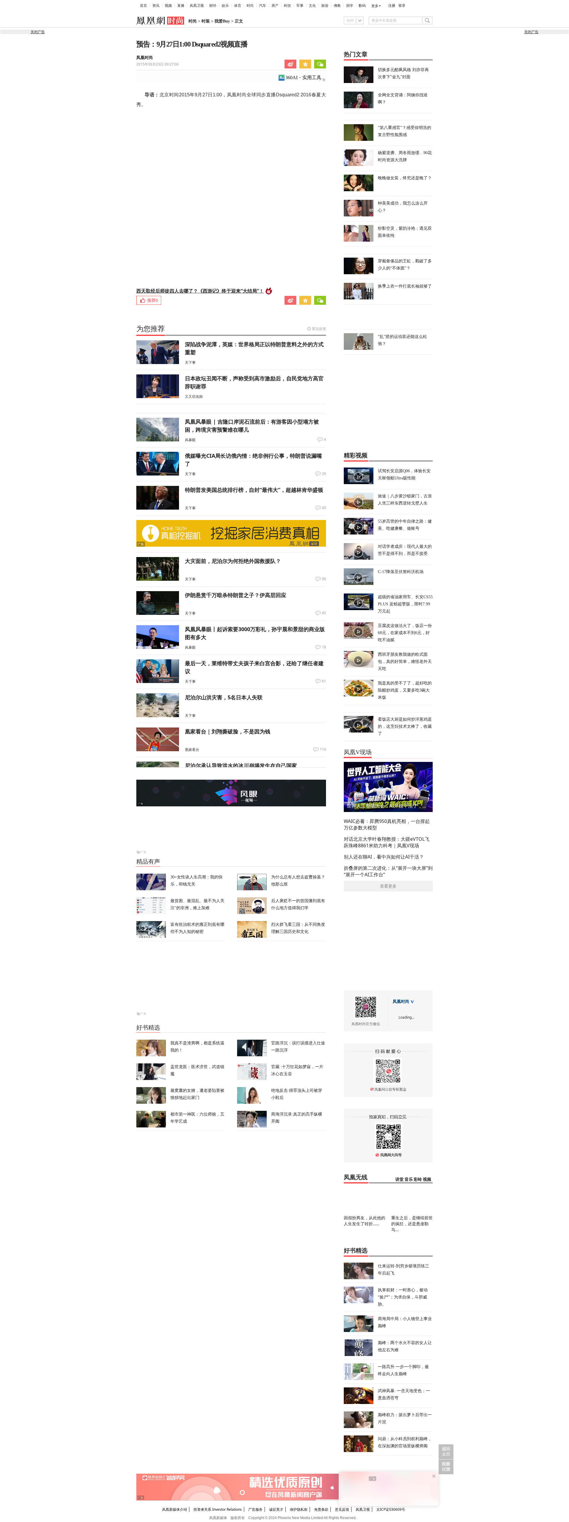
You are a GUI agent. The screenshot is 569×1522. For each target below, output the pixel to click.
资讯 (155, 6)
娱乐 (225, 6)
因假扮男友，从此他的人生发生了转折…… (364, 1220)
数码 (362, 6)
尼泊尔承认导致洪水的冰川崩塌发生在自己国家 (241, 765)
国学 (349, 6)
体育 (237, 6)
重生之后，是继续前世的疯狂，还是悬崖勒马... (412, 1223)
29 (324, 473)
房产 (275, 6)
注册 (391, 6)
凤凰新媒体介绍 (174, 1509)
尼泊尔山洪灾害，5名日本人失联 (224, 697)
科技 (287, 6)
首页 (143, 6)
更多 (374, 6)
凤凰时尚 (144, 57)
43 (324, 507)
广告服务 (255, 1509)
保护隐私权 (299, 1509)
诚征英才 (276, 1509)
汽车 (262, 6)
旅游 (324, 6)
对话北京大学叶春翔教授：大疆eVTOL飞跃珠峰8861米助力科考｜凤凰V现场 (386, 842)
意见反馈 (342, 1509)
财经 (212, 6)
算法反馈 (319, 328)
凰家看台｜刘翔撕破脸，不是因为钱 (227, 731)
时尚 (250, 6)
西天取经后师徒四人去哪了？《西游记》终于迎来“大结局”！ (200, 291)
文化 (312, 6)
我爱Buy (222, 21)
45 (324, 613)
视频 (168, 6)
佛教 (337, 6)
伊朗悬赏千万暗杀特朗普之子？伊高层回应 (235, 595)
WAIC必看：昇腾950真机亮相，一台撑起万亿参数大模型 (387, 824)
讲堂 (399, 1179)
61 (324, 681)
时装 (206, 21)
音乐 (409, 1179)
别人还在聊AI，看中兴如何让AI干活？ (384, 856)
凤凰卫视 (197, 6)
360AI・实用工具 (303, 77)
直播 (180, 6)
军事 (299, 6)
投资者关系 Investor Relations (218, 1509)
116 (323, 749)
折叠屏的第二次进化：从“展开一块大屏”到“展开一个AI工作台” (388, 871)
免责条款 (321, 1509)
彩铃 (418, 1179)
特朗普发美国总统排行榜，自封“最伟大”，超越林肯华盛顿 (254, 489)
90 (324, 579)
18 (324, 647)
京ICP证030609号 (390, 1509)
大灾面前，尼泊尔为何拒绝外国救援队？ (233, 560)
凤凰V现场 (358, 752)
